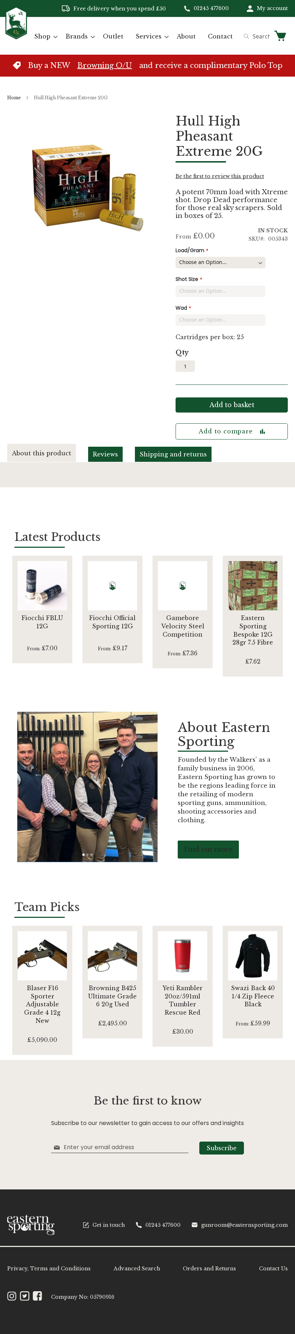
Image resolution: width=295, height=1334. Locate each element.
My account (272, 8)
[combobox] (255, 36)
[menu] (133, 36)
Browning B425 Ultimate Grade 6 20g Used (112, 996)
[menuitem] (44, 36)
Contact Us (273, 1268)
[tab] (47, 453)
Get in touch (108, 1225)
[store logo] (16, 35)
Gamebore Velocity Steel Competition (182, 626)
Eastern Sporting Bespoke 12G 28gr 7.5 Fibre (252, 630)
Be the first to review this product (220, 176)
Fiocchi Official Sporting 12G (112, 622)
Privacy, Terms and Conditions (49, 1268)
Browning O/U (104, 65)
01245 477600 (211, 8)
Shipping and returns (173, 454)
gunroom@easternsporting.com (244, 1225)
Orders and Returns (209, 1268)
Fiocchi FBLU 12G (42, 622)
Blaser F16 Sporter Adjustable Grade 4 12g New (42, 1004)
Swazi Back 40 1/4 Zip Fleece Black (253, 996)
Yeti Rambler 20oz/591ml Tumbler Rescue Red (183, 1000)
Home (14, 97)
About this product (41, 453)
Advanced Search (137, 1268)
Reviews (105, 454)
